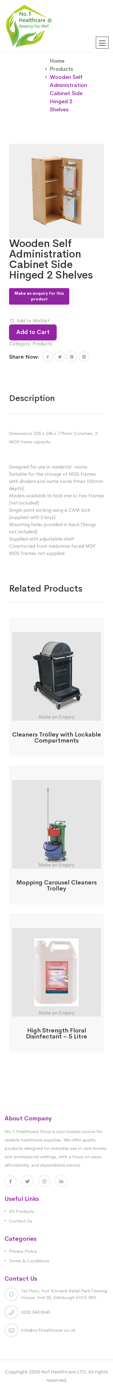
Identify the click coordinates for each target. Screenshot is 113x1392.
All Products (21, 1211)
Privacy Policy (23, 1251)
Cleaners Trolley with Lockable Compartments (56, 737)
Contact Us (20, 1221)
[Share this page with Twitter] (59, 356)
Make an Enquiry (56, 717)
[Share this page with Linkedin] (83, 356)
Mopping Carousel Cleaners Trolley (56, 885)
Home (57, 61)
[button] (29, 320)
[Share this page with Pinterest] (71, 356)
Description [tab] (32, 398)
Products (61, 69)
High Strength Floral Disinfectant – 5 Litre (56, 1033)
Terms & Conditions (29, 1261)
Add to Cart (32, 332)
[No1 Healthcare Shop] (29, 26)
